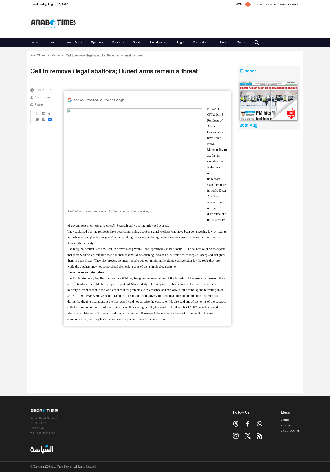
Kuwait (51, 42)
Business (118, 42)
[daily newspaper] (269, 101)
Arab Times (37, 55)
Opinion (96, 42)
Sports (137, 42)
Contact (259, 5)
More (240, 42)
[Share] (50, 119)
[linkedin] (44, 115)
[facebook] (44, 121)
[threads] (236, 424)
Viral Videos (201, 42)
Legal (180, 42)
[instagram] (236, 436)
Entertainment (159, 42)
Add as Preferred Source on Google (99, 100)
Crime (56, 55)
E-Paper (222, 42)
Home (34, 42)
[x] (248, 436)
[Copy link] (50, 115)
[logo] (53, 23)
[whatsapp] (38, 121)
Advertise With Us (288, 5)
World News (74, 42)
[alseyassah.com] (41, 449)
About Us (271, 5)
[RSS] (259, 436)
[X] (38, 115)
